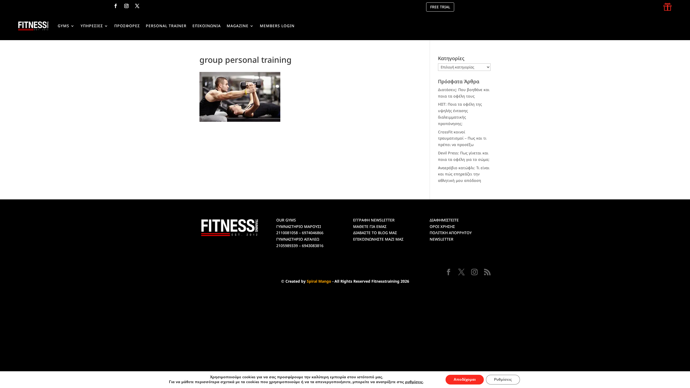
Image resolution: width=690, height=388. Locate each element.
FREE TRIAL (440, 6)
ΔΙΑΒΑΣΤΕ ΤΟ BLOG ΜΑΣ (375, 232)
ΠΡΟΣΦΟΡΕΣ (127, 25)
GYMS (63, 25)
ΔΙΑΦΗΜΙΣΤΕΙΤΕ (444, 220)
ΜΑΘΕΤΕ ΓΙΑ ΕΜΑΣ (370, 226)
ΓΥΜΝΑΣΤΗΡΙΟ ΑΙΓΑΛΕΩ (297, 239)
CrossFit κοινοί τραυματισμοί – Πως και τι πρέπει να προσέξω (462, 138)
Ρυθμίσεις (503, 379)
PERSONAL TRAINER (166, 25)
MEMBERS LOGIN (277, 25)
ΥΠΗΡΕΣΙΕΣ (92, 25)
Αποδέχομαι (465, 379)
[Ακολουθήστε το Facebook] (115, 6)
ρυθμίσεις (414, 382)
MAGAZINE (238, 25)
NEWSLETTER (441, 239)
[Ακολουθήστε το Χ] (137, 6)
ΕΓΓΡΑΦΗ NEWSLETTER (374, 220)
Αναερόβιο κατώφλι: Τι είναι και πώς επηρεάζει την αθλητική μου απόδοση (463, 174)
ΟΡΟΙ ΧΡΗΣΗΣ (442, 226)
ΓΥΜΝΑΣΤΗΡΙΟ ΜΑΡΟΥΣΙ (298, 226)
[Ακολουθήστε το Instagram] (126, 6)
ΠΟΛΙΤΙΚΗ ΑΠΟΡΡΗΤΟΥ (451, 232)
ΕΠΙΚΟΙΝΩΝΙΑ (206, 25)
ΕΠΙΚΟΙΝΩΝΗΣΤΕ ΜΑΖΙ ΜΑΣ (378, 239)
